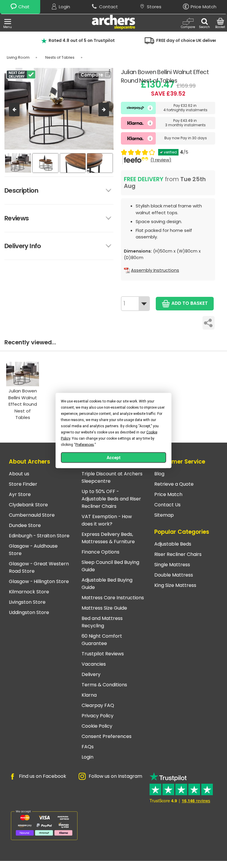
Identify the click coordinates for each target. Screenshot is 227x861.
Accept (114, 457)
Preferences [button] (84, 445)
